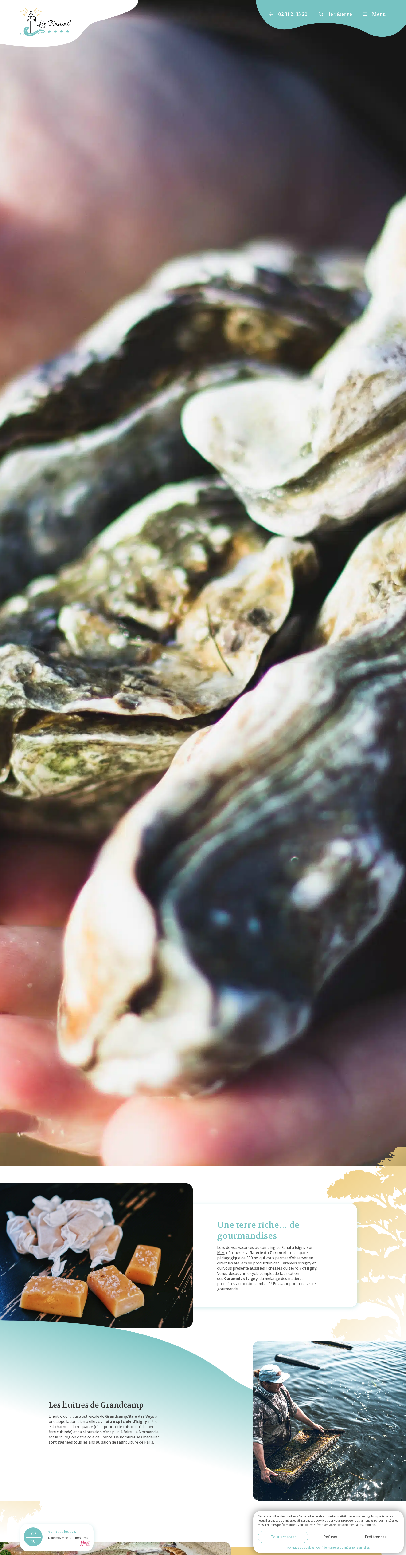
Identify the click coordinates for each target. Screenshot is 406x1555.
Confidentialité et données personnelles (343, 1548)
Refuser (330, 1536)
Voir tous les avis (62, 1531)
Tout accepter (283, 1536)
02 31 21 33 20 (293, 14)
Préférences (375, 1536)
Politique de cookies (300, 1548)
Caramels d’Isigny (296, 1263)
